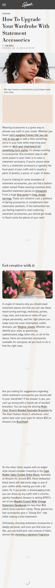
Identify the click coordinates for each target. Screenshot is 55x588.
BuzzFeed (22, 421)
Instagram (41, 191)
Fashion (6, 14)
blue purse (23, 194)
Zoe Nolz (9, 46)
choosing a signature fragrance (32, 534)
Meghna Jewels (26, 327)
